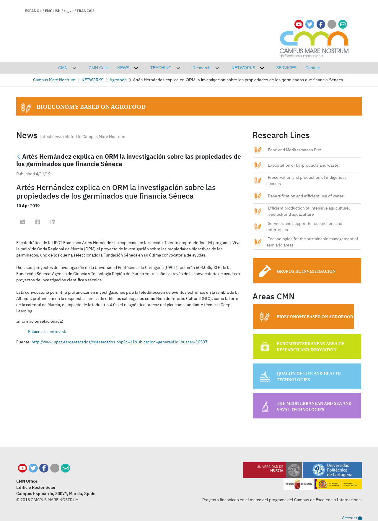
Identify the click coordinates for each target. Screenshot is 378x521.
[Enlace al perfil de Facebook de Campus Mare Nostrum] (320, 24)
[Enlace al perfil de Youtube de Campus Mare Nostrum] (299, 24)
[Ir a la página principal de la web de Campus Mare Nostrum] (314, 43)
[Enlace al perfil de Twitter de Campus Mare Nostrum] (309, 24)
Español (33, 10)
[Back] (18, 157)
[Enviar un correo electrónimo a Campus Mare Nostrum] (343, 24)
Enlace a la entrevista (47, 331)
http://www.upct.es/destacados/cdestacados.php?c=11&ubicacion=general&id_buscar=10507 (119, 342)
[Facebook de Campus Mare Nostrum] (43, 468)
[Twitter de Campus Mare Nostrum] (33, 468)
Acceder (350, 517)
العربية (69, 10)
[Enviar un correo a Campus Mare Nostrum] (65, 468)
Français (85, 10)
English (53, 10)
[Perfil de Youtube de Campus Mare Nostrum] (22, 468)
